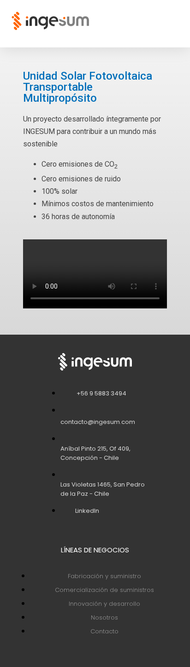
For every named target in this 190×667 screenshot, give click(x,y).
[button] (176, 21)
